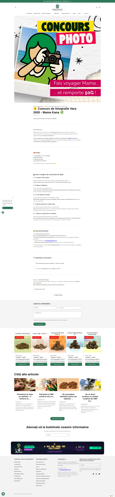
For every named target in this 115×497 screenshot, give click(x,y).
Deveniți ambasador (40, 480)
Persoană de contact (40, 464)
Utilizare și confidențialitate (42, 478)
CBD (70, 138)
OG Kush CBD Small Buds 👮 (75, 333)
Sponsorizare (39, 485)
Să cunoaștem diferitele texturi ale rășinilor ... (68, 396)
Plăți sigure (38, 471)
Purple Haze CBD (18, 466)
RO (112, 495)
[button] (15, 7)
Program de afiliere (40, 483)
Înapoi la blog (58, 295)
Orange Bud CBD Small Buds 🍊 (57, 333)
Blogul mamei (40, 106)
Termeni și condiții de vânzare (43, 476)
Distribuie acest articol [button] (40, 289)
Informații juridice (40, 473)
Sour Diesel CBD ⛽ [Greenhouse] (92, 333)
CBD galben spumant (19, 473)
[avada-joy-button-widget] (3, 493)
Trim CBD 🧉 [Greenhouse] (22, 333)
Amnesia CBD (17, 462)
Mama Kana (19, 493)
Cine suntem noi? (40, 462)
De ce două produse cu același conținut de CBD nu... (90, 397)
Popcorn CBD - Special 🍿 (40, 333)
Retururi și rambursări (41, 469)
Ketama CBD (17, 480)
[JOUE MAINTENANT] (57, 448)
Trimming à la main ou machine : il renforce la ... (25, 396)
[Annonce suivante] (100, 1)
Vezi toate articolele (57, 418)
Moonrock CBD (17, 471)
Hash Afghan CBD (18, 478)
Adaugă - (22, 364)
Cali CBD (16, 469)
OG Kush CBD (17, 464)
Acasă (34, 106)
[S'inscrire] (67, 434)
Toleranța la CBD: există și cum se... (46, 395)
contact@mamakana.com (65, 469)
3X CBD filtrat (17, 476)
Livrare (37, 466)
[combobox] (111, 496)
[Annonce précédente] (14, 1)
